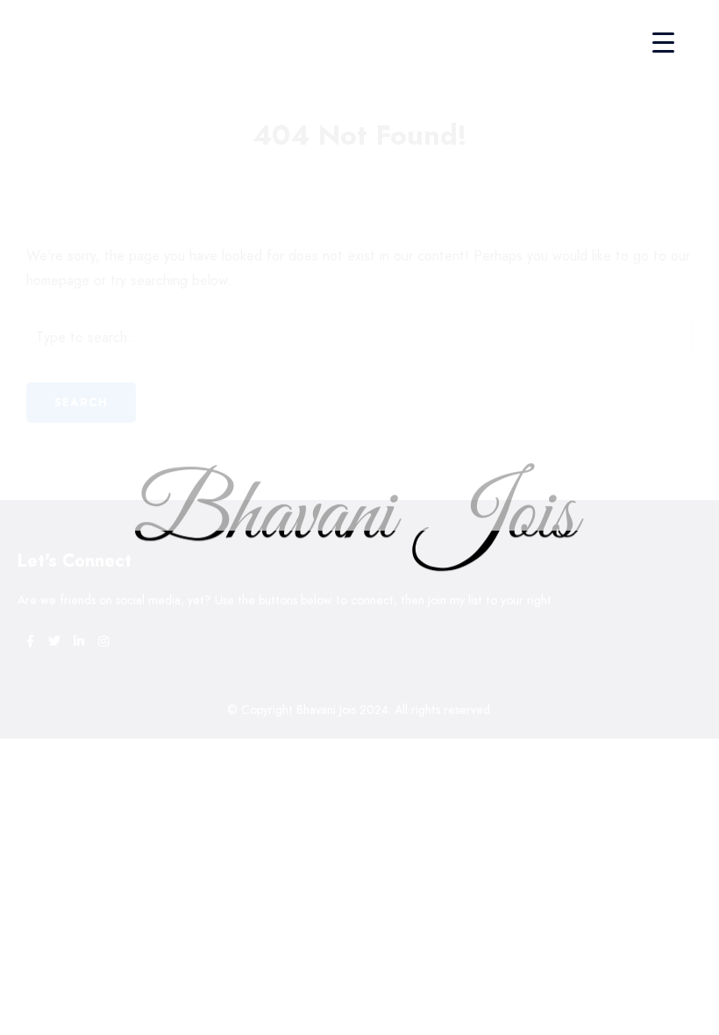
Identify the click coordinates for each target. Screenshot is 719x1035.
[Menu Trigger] (663, 41)
